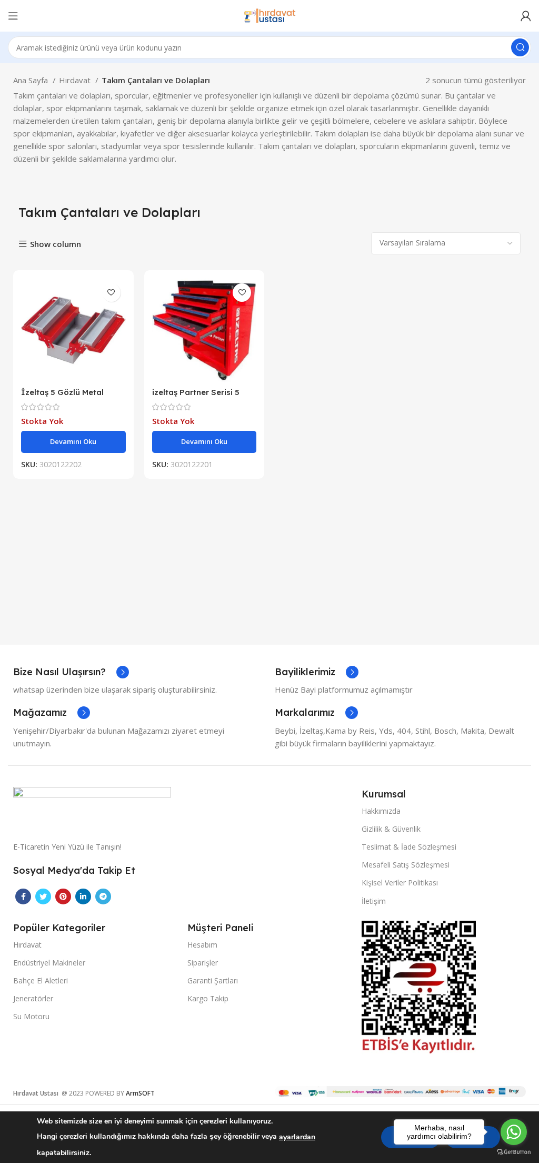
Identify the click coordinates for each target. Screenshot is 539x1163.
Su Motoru (31, 1016)
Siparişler (202, 963)
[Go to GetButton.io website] (514, 1152)
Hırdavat (76, 80)
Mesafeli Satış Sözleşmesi (406, 865)
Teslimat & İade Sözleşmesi (409, 847)
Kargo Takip (207, 998)
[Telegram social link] (103, 896)
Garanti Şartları (212, 980)
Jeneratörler (33, 998)
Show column (55, 244)
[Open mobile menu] (13, 15)
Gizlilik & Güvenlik (391, 829)
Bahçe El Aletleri (40, 980)
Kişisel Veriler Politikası (400, 883)
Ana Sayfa (31, 80)
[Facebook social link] (23, 896)
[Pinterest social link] (63, 896)
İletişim (374, 901)
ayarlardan (297, 1137)
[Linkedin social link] (83, 896)
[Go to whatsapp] (514, 1132)
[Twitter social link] (43, 896)
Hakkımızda (381, 811)
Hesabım (202, 945)
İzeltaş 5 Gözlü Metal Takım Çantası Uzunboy (67, 397)
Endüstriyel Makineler (49, 963)
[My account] (525, 15)
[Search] (520, 47)
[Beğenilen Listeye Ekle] (111, 292)
